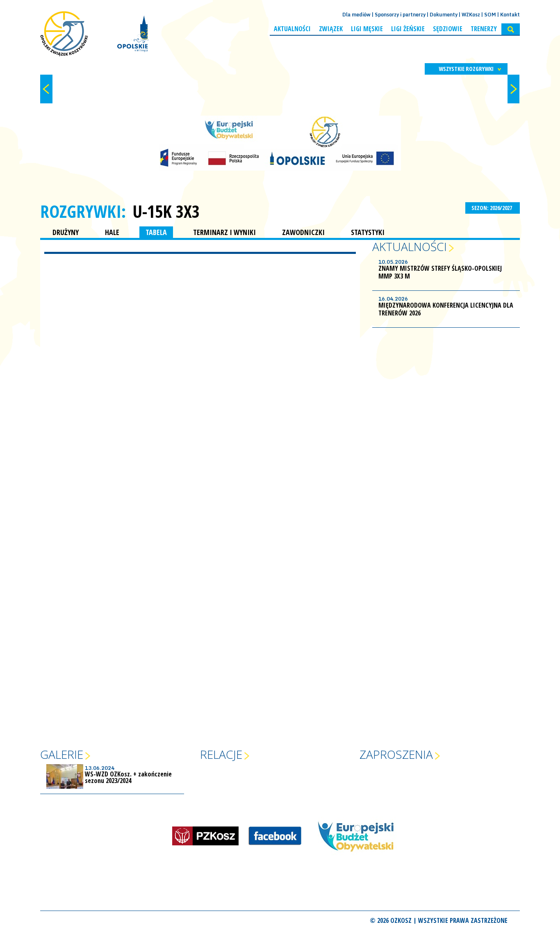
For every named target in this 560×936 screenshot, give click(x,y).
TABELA (156, 232)
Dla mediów (356, 14)
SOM (490, 14)
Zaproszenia (396, 754)
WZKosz (471, 14)
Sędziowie (447, 28)
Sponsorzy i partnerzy (400, 14)
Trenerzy (484, 28)
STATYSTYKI (368, 232)
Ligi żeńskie (408, 28)
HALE (112, 232)
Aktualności (292, 28)
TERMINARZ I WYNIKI (224, 232)
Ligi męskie (367, 28)
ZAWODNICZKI (303, 232)
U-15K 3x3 (166, 211)
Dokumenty (444, 14)
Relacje (221, 754)
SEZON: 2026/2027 (492, 208)
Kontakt (510, 14)
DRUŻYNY (65, 232)
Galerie (61, 754)
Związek (331, 28)
